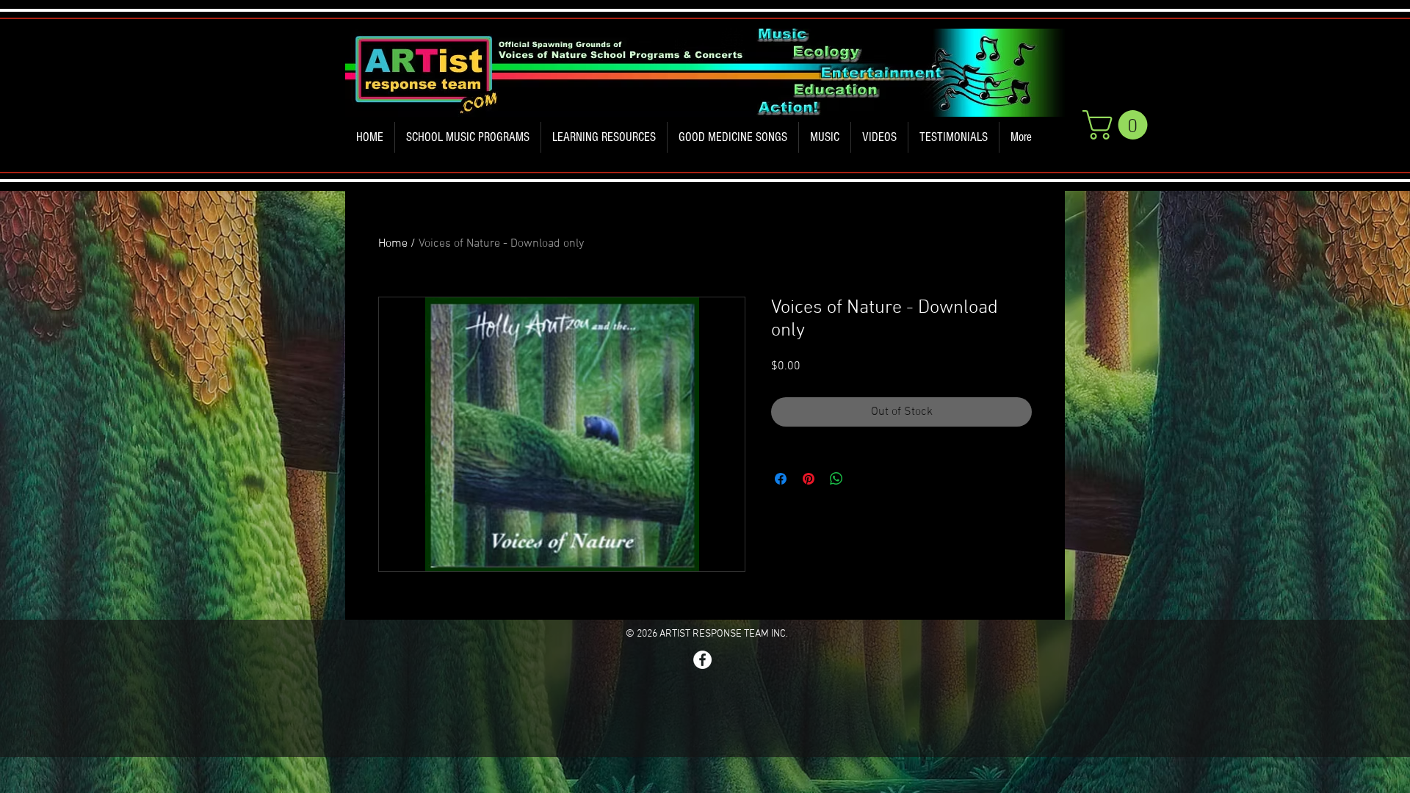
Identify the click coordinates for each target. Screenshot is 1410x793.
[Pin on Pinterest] (808, 479)
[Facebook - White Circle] (702, 660)
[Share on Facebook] (780, 479)
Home (393, 243)
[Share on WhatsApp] (836, 479)
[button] (467, 137)
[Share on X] (864, 479)
